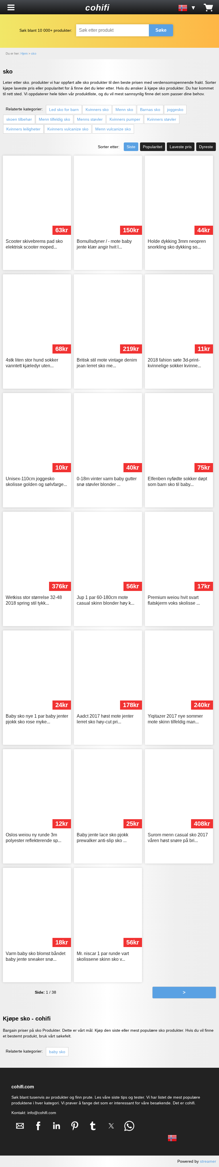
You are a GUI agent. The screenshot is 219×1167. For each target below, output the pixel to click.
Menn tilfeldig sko (54, 119)
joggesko (175, 109)
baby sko (57, 1051)
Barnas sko (150, 109)
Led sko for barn (64, 109)
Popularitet (152, 146)
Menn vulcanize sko (113, 129)
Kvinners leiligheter (23, 129)
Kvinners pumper (125, 119)
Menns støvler (90, 119)
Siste (131, 146)
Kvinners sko (97, 109)
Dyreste (206, 146)
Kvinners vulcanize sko (67, 129)
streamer (208, 1161)
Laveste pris (181, 146)
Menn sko (124, 109)
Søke (161, 30)
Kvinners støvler (161, 119)
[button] (11, 7)
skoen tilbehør (19, 119)
